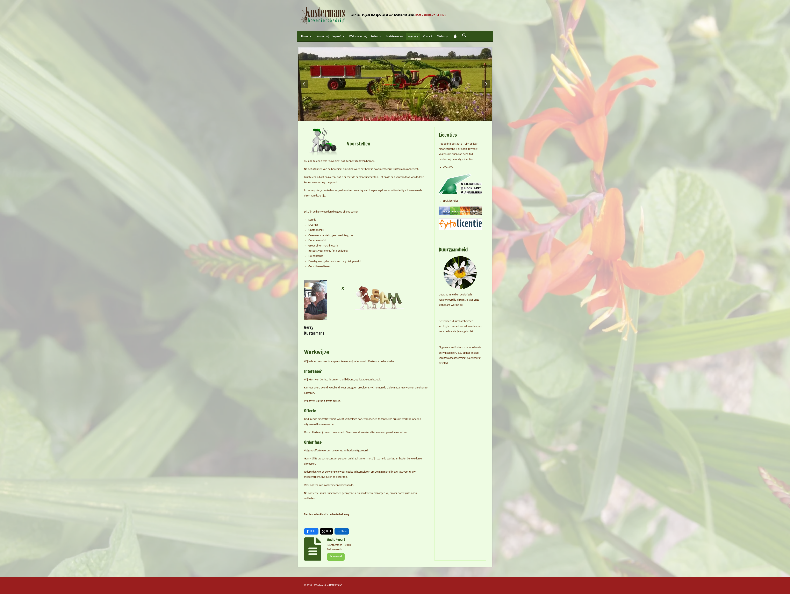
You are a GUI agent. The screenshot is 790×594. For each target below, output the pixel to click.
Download (336, 556)
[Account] (455, 36)
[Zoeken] (464, 36)
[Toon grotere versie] (315, 300)
